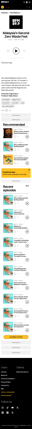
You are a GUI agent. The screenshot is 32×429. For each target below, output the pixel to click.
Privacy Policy (5, 382)
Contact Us (5, 385)
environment (5, 103)
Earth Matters (6, 99)
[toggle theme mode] (27, 2)
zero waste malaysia (8, 106)
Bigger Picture (16, 99)
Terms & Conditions (8, 379)
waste (22, 103)
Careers (4, 372)
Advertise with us (22, 372)
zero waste (15, 103)
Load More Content (16, 337)
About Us (4, 375)
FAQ (2, 389)
